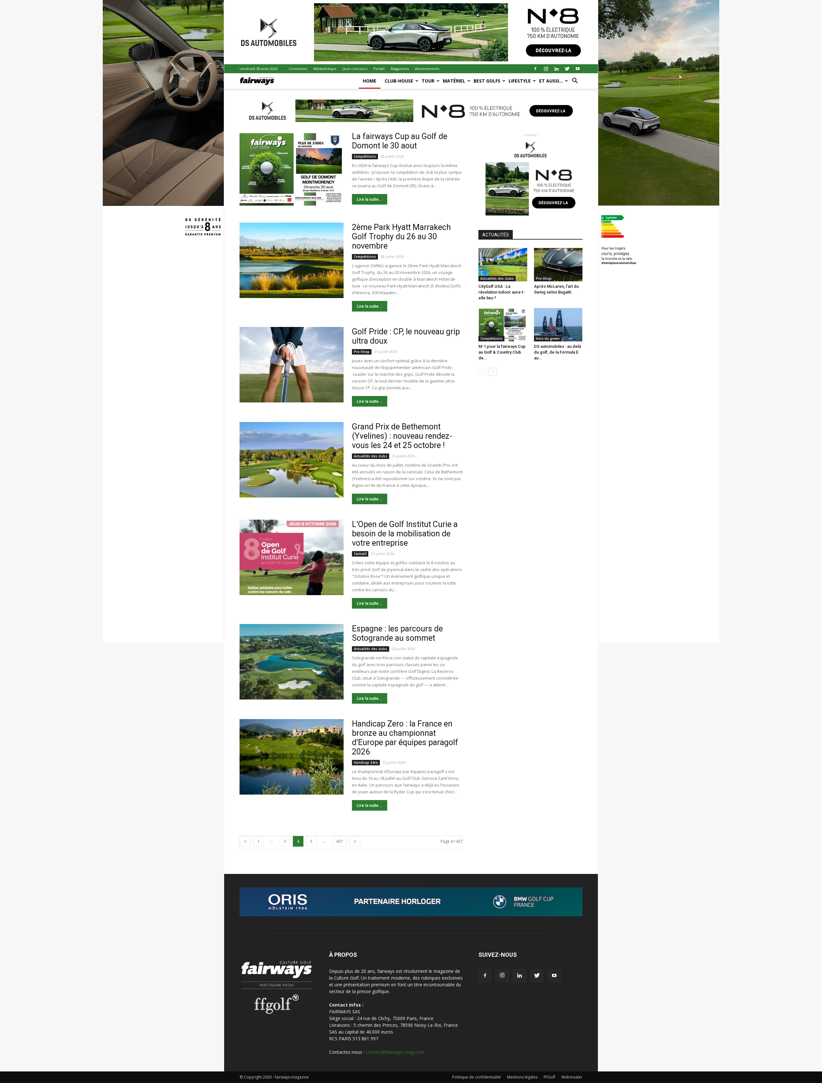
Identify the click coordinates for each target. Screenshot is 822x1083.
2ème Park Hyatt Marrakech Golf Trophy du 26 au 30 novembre (401, 237)
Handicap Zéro (366, 762)
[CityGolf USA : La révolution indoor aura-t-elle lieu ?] (502, 264)
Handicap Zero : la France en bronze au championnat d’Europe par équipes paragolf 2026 (405, 737)
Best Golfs (487, 81)
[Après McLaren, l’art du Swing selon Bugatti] (558, 264)
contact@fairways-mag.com (395, 1052)
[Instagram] (546, 68)
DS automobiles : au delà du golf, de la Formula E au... (557, 352)
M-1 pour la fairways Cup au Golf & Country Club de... (502, 352)
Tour (428, 81)
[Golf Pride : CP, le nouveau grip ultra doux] (292, 364)
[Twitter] (567, 68)
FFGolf (549, 1077)
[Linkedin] (556, 68)
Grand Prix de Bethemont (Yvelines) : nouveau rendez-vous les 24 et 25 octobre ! (402, 436)
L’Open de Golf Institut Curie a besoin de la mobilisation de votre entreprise (405, 534)
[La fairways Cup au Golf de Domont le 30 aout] (292, 169)
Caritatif (360, 553)
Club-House (399, 81)
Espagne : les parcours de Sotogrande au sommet (397, 633)
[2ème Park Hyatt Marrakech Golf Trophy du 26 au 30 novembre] (292, 260)
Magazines (400, 68)
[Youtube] (577, 68)
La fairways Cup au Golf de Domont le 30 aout (399, 141)
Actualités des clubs (370, 456)
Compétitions (365, 156)
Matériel (454, 81)
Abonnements (427, 68)
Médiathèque (325, 68)
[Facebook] (535, 68)
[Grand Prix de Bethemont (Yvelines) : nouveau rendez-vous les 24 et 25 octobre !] (292, 459)
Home (369, 81)
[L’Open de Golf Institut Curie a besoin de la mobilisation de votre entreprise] (292, 557)
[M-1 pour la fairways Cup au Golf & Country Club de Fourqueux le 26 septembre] (502, 324)
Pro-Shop (362, 351)
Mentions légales (522, 1077)
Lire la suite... (369, 199)
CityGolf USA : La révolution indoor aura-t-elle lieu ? (501, 292)
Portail (379, 68)
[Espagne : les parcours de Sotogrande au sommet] (292, 662)
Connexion (298, 68)
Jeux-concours (355, 68)
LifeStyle (520, 81)
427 (339, 841)
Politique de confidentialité (476, 1077)
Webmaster (571, 1077)
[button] (574, 81)
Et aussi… (551, 81)
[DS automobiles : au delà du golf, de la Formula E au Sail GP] (558, 324)
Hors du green (548, 338)
